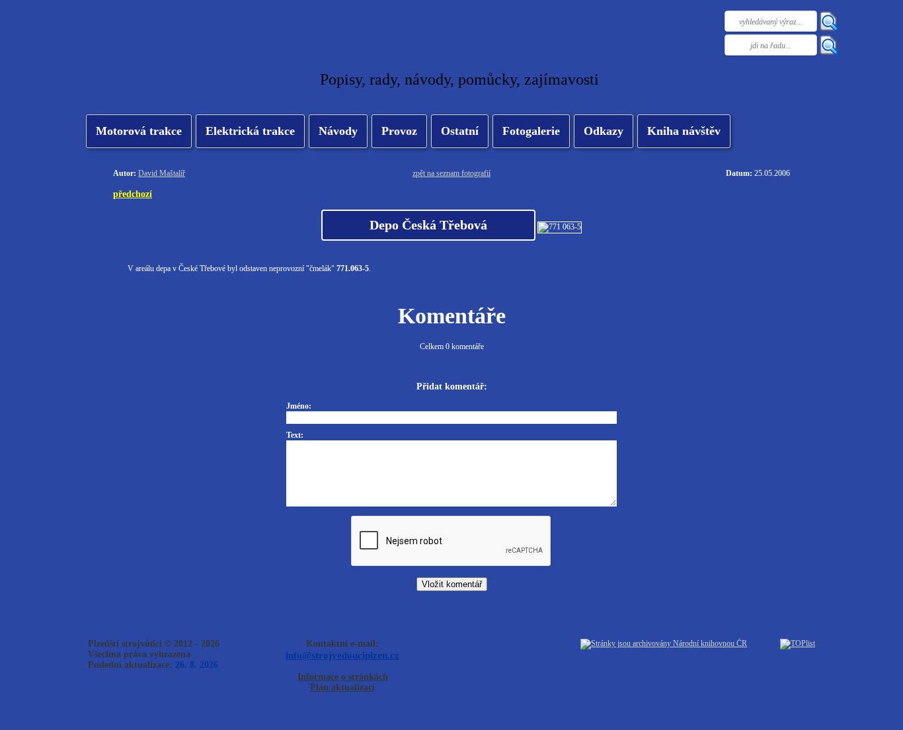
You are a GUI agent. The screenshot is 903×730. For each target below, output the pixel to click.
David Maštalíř (161, 173)
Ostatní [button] (460, 131)
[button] (250, 131)
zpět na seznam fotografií (451, 173)
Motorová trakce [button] (139, 131)
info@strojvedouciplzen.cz (342, 655)
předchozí (132, 193)
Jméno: (298, 406)
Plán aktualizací (342, 687)
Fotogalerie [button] (531, 131)
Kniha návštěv (684, 131)
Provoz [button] (399, 131)
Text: (294, 435)
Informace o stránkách (342, 677)
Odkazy (603, 131)
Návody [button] (338, 131)
